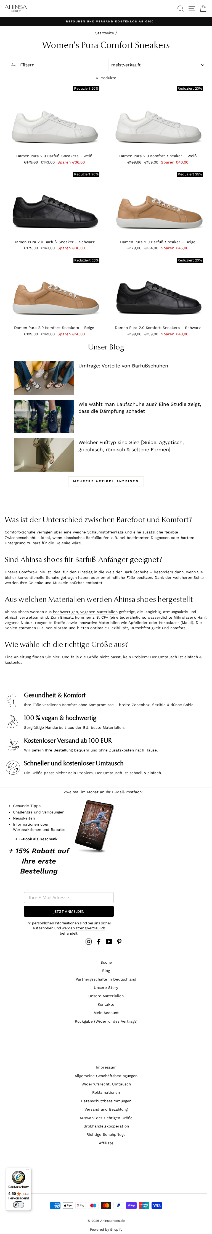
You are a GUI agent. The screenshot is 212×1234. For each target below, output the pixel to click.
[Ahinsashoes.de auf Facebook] (99, 942)
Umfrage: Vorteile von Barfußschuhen (123, 366)
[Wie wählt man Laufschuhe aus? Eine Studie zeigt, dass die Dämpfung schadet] (44, 417)
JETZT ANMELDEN (69, 911)
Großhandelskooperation (106, 1126)
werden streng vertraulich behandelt (82, 930)
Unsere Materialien (106, 996)
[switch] (18, 1204)
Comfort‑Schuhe (20, 532)
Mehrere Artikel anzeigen (106, 481)
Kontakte (106, 1004)
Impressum (106, 1067)
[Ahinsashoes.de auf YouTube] (109, 942)
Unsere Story (106, 987)
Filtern (27, 65)
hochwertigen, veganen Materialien (85, 612)
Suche (106, 962)
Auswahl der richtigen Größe (106, 1118)
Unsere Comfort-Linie (25, 572)
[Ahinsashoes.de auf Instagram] (89, 942)
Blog (106, 970)
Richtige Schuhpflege (106, 1134)
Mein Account (106, 1012)
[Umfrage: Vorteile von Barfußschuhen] (44, 378)
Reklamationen (106, 1092)
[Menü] (28, 1171)
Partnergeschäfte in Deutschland (106, 979)
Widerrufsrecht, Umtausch (106, 1084)
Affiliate (106, 1143)
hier (56, 657)
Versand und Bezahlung (106, 1109)
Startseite (104, 33)
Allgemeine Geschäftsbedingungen (106, 1076)
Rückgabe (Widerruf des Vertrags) (106, 1021)
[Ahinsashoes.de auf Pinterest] (119, 942)
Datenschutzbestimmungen (106, 1101)
